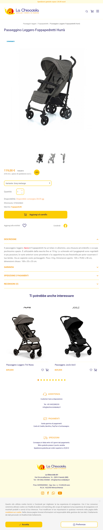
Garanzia (9, 267)
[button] (97, 11)
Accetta (25, 524)
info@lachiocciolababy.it (51, 407)
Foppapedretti (43, 24)
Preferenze (81, 524)
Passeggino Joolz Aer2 (65, 365)
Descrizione (10, 239)
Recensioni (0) (11, 284)
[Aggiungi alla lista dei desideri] (42, 370)
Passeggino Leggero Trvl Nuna (20, 365)
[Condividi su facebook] (65, 225)
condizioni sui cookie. (13, 512)
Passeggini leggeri (29, 24)
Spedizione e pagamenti (16, 275)
